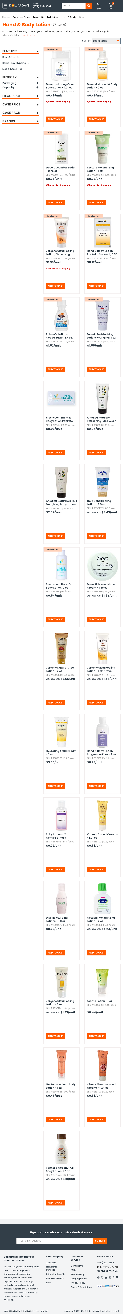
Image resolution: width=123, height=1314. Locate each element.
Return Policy (77, 1274)
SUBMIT (100, 1241)
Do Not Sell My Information (35, 1311)
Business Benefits (55, 1278)
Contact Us (77, 1265)
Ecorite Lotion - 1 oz (99, 1001)
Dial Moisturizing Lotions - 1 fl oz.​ (57, 919)
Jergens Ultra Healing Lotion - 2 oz (60, 1002)
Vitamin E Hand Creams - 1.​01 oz (102, 836)
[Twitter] (101, 1277)
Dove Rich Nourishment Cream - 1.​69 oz (102, 586)
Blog (48, 1282)
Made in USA (12, 69)
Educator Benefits (55, 1274)
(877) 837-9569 (42, 6)
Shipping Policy (79, 1278)
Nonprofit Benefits (51, 1268)
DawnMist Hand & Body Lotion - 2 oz (102, 86)
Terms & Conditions (81, 1287)
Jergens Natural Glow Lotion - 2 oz (60, 669)
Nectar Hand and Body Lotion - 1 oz (61, 1086)
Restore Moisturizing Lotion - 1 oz (100, 169)
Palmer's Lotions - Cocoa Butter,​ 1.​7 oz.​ (59, 336)
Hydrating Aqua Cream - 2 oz (61, 752)
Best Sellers (11, 57)
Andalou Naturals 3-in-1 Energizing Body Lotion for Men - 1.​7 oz (61, 502)
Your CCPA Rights (12, 1311)
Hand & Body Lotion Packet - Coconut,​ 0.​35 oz (102, 252)
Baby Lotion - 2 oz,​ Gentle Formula (58, 836)
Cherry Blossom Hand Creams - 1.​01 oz (101, 1086)
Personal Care (21, 17)
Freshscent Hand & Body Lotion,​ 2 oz (58, 586)
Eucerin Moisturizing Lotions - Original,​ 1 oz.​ (101, 336)
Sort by (86, 40)
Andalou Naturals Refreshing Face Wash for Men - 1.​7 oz (101, 419)
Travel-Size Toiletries (45, 17)
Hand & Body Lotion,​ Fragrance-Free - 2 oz (101, 752)
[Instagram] (109, 1277)
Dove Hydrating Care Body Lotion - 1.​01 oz (60, 86)
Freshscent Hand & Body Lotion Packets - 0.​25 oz (60, 419)
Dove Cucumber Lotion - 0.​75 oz (61, 169)
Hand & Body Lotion (72, 17)
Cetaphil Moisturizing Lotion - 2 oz (101, 919)
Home (6, 17)
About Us (51, 1262)
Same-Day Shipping (16, 63)
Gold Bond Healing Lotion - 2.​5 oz (99, 502)
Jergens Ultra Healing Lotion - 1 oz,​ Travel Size (101, 669)
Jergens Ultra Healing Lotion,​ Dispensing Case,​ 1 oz (60, 252)
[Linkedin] (106, 1277)
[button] (98, 6)
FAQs (73, 1270)
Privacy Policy (78, 1282)
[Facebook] (98, 1277)
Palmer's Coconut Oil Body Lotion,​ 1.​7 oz (60, 1169)
